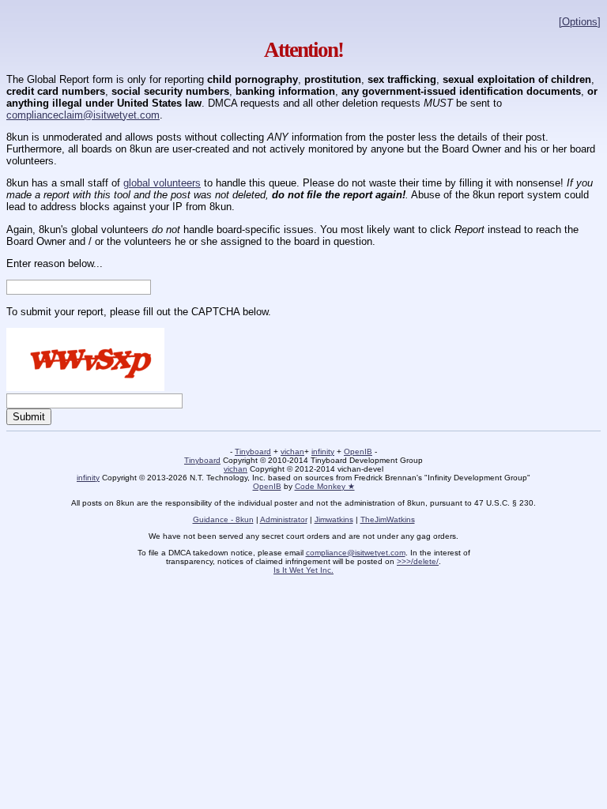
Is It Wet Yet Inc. (303, 570)
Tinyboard (253, 451)
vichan (292, 451)
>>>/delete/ (418, 561)
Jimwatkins (334, 519)
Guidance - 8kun (223, 519)
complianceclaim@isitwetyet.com (83, 115)
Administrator (283, 519)
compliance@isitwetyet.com (355, 552)
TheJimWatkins (387, 519)
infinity (322, 451)
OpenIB (358, 451)
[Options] (580, 22)
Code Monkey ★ (325, 486)
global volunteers (162, 183)
